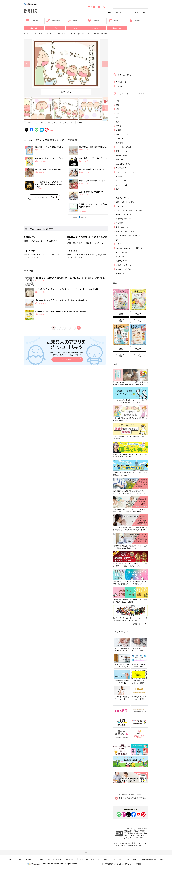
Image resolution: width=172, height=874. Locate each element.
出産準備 (96, 21)
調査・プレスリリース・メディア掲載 (94, 859)
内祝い (103, 7)
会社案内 (139, 864)
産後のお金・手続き (123, 164)
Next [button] (105, 64)
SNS (75, 28)
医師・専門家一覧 (54, 859)
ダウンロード (67, 359)
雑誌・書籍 (33, 28)
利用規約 (29, 859)
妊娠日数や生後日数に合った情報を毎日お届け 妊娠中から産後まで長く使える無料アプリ (67, 353)
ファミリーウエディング (125, 172)
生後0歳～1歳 (121, 82)
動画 (117, 189)
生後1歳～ (120, 86)
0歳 (49, 122)
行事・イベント (122, 151)
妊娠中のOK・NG (122, 227)
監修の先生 (120, 256)
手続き (118, 244)
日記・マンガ (50, 34)
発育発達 (119, 143)
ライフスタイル (122, 168)
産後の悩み (120, 138)
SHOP (93, 7)
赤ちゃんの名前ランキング (126, 231)
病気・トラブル (122, 134)
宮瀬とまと (61, 34)
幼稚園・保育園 (122, 155)
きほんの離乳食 (122, 252)
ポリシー (40, 859)
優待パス (137, 21)
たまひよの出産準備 (123, 269)
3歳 (65, 122)
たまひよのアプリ (122, 261)
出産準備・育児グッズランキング (128, 235)
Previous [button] (27, 64)
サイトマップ (70, 859)
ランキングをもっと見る (44, 197)
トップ (26, 34)
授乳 (117, 122)
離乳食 (116, 21)
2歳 (60, 122)
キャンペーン (96, 28)
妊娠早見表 (35, 21)
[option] (66, 63)
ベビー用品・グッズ (123, 147)
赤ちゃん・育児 (132, 12)
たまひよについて (122, 198)
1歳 (54, 122)
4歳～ (71, 122)
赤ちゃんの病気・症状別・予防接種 (129, 248)
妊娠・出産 (119, 12)
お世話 (118, 130)
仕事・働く (120, 159)
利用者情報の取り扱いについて (152, 859)
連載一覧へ (137, 624)
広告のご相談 (117, 859)
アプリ (55, 28)
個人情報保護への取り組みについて (117, 864)
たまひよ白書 (121, 273)
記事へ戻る (66, 91)
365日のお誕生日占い (124, 214)
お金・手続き (56, 21)
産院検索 (119, 223)
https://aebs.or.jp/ (129, 839)
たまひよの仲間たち (123, 265)
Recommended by (73, 217)
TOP (109, 12)
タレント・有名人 (122, 185)
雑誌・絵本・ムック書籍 (125, 202)
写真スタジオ (117, 28)
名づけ (75, 21)
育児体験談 (80, 122)
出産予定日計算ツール (124, 219)
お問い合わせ (131, 859)
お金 (117, 240)
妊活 (144, 12)
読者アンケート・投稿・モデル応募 (129, 210)
